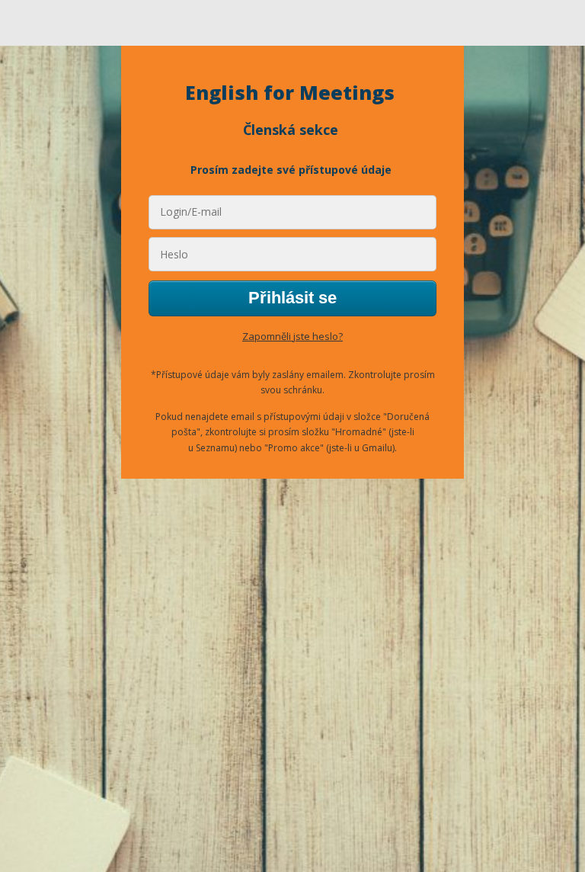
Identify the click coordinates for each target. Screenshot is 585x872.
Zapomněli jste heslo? (292, 336)
